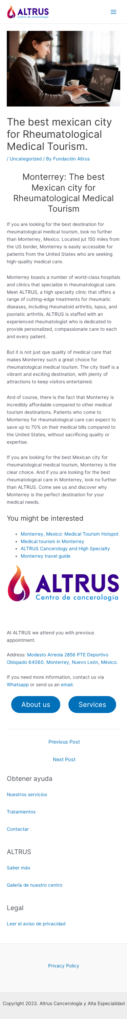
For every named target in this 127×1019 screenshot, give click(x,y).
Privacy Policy (63, 965)
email (66, 684)
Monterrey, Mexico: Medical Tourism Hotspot (70, 534)
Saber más (18, 867)
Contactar (18, 829)
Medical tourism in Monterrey (52, 541)
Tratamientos (21, 811)
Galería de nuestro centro (34, 885)
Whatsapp (18, 684)
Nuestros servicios (27, 794)
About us (35, 704)
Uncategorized (26, 158)
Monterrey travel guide (45, 556)
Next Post (64, 759)
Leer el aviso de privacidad (36, 923)
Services (92, 704)
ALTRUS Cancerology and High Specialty (65, 548)
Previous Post (64, 742)
